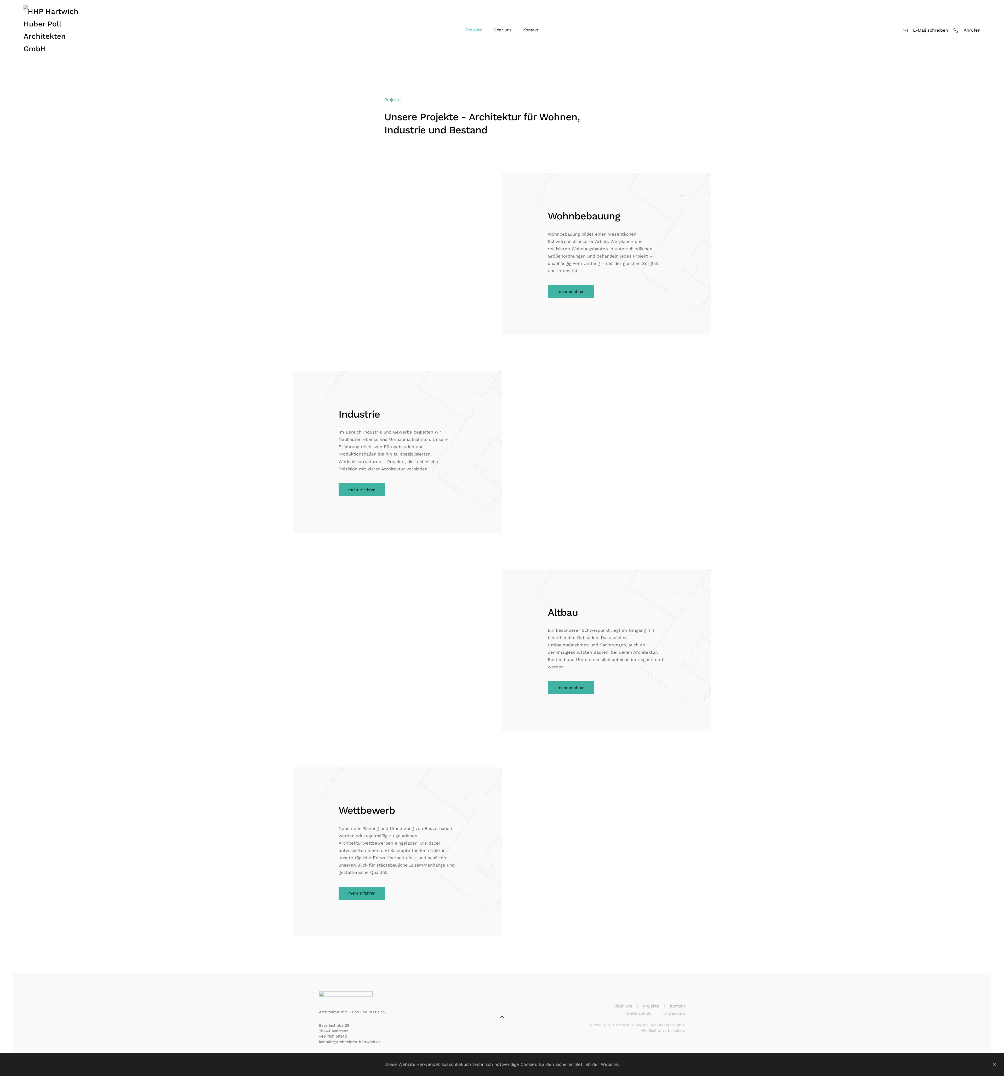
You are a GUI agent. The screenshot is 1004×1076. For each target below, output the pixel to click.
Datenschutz (639, 1013)
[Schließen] (994, 1064)
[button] (502, 1018)
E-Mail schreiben (930, 30)
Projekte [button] (474, 29)
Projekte (651, 1006)
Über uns (503, 29)
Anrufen (972, 30)
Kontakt (530, 29)
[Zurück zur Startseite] (56, 30)
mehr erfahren (571, 291)
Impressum (673, 1013)
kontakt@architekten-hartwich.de (350, 1042)
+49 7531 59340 (333, 1036)
